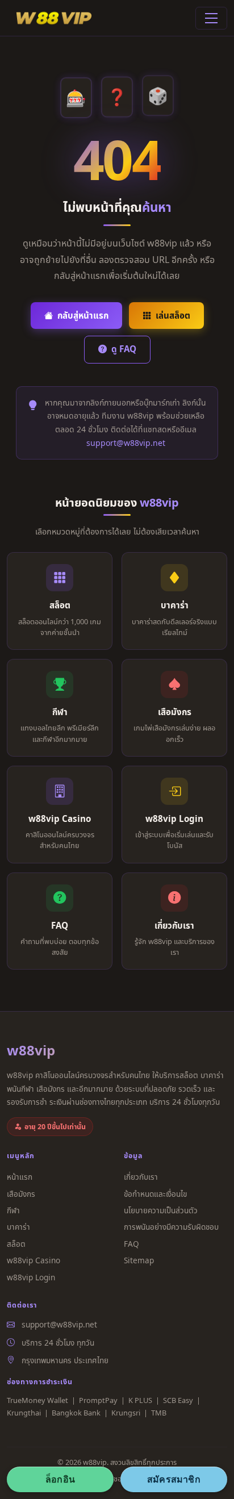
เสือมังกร (21, 1193)
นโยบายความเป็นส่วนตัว (161, 1210)
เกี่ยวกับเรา (141, 1176)
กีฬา (13, 1210)
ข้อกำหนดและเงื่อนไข (155, 1193)
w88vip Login (31, 1277)
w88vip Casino (33, 1260)
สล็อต (16, 1243)
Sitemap (139, 1260)
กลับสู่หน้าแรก (82, 315)
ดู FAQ (123, 348)
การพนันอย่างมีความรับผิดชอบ (171, 1226)
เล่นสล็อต (173, 315)
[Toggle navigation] (211, 18)
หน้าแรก (19, 1176)
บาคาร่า (18, 1226)
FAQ (131, 1243)
